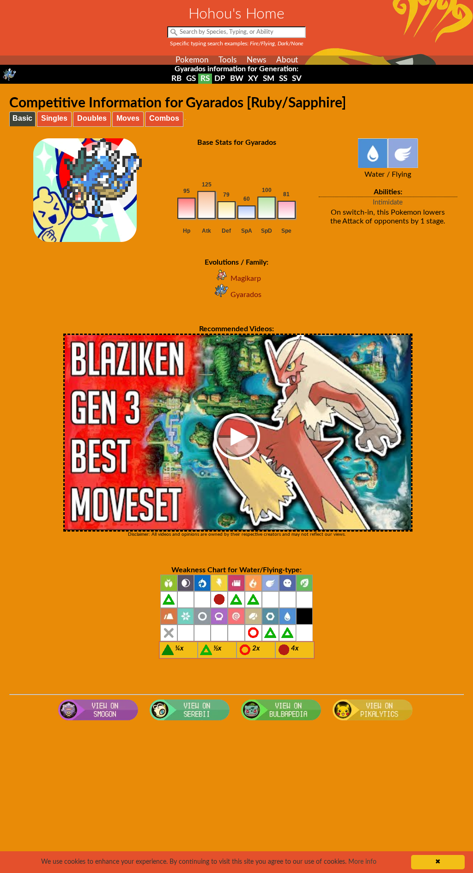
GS (191, 78)
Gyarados (245, 294)
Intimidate (388, 202)
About (287, 60)
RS (205, 78)
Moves (127, 118)
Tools (227, 60)
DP (219, 78)
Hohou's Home (236, 13)
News (256, 60)
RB (176, 78)
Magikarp (245, 278)
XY (253, 78)
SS (283, 78)
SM (268, 78)
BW (236, 78)
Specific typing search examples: (236, 43)
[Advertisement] (237, 799)
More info (362, 862)
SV (297, 78)
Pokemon (192, 60)
